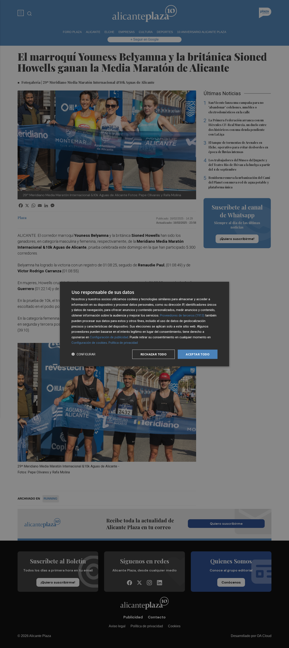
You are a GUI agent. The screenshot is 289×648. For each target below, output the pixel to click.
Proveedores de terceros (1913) (182, 315)
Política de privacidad (123, 342)
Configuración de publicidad (109, 337)
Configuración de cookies (89, 342)
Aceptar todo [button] (197, 354)
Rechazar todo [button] (153, 354)
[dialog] (144, 324)
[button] (83, 354)
